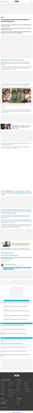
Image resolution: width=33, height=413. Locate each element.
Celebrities (2, 341)
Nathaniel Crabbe (11, 22)
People (5, 15)
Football (5, 307)
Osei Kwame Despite (11, 213)
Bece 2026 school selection (7, 267)
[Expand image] (31, 87)
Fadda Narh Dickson (19, 192)
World (4, 320)
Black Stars (3, 62)
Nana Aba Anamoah (24, 219)
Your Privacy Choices (17, 412)
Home (2, 15)
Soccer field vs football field (17, 267)
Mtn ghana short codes (27, 267)
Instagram (21, 66)
